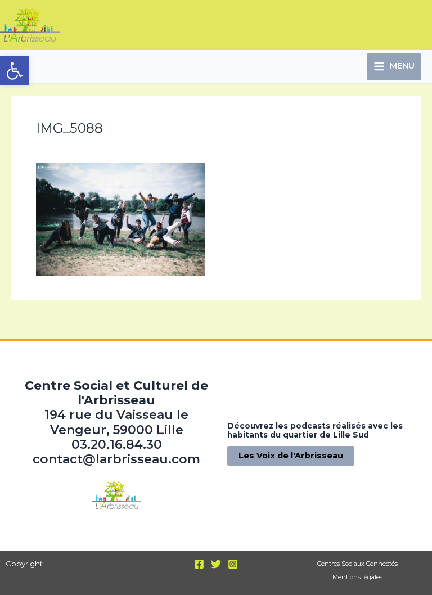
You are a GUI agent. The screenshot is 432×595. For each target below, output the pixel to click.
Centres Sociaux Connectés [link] (357, 563)
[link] (14, 70)
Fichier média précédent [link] (68, 319)
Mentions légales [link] (357, 577)
